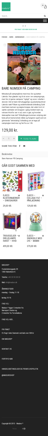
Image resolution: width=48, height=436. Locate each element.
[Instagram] (23, 26)
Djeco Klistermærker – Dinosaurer (11, 198)
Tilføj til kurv (29, 139)
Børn (11, 37)
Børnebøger (19, 37)
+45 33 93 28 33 (14, 277)
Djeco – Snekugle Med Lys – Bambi (34, 238)
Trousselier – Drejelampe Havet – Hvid (10, 238)
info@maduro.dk (11, 282)
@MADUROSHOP (8, 375)
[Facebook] (25, 26)
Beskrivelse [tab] (7, 154)
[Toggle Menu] (45, 21)
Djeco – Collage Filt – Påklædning (34, 198)
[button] (19, 195)
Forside (4, 37)
